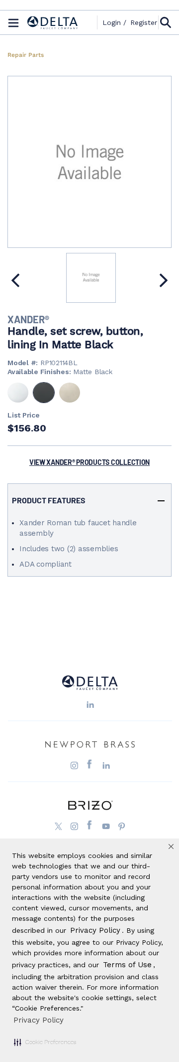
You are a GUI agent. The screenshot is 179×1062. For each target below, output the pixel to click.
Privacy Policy (38, 1020)
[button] (45, 1042)
